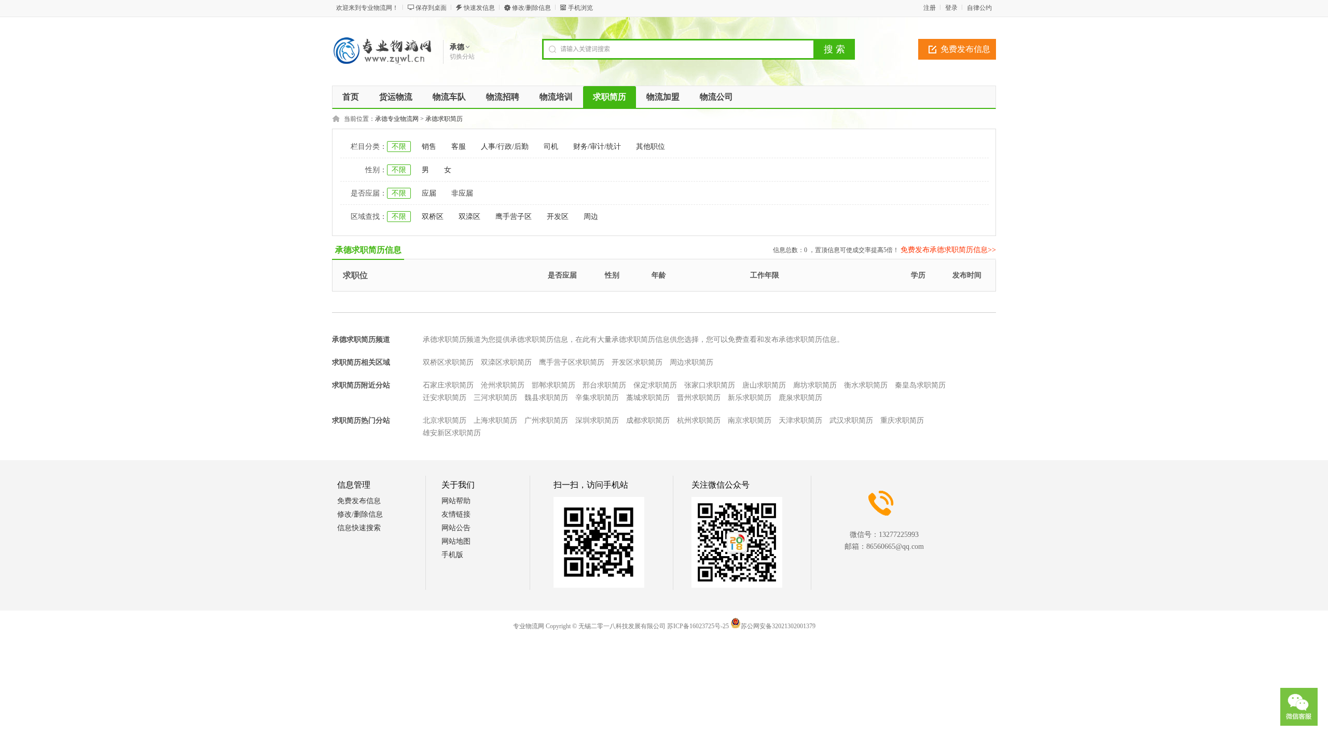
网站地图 (456, 541)
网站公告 (456, 528)
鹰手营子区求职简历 (571, 362)
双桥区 (433, 216)
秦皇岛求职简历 (920, 385)
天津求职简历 (800, 420)
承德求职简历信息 (368, 249)
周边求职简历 (691, 362)
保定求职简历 (655, 385)
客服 (458, 146)
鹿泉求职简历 (800, 398)
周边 (591, 216)
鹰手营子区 (513, 216)
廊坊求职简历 (815, 385)
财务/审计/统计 (597, 146)
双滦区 (469, 216)
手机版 (452, 555)
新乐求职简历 (749, 398)
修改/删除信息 (531, 7)
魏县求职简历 (546, 398)
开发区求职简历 (637, 362)
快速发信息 (479, 7)
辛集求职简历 (597, 398)
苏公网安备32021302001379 (778, 626)
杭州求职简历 (699, 420)
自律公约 (979, 7)
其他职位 (650, 146)
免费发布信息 (965, 49)
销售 (429, 146)
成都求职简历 (648, 420)
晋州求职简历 (699, 398)
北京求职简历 (444, 420)
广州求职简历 (546, 420)
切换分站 (462, 56)
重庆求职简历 (902, 420)
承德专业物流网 (397, 118)
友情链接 (456, 514)
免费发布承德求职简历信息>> (948, 250)
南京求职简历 (749, 420)
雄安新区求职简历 (452, 433)
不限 (399, 146)
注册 (929, 7)
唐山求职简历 (764, 385)
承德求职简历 (444, 118)
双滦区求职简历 (506, 362)
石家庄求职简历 (448, 385)
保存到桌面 (431, 7)
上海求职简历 (495, 420)
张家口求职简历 (709, 385)
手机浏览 (580, 7)
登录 (951, 7)
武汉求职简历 (851, 420)
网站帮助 (456, 501)
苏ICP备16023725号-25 (698, 626)
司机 (551, 146)
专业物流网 (528, 626)
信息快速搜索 (359, 528)
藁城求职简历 (648, 398)
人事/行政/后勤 (505, 146)
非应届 (462, 193)
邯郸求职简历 (553, 385)
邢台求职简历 (604, 385)
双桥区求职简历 (448, 362)
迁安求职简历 (444, 398)
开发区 (558, 216)
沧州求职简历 (502, 385)
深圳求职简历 (597, 420)
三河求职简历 (495, 398)
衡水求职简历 (866, 385)
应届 (429, 193)
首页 (350, 96)
